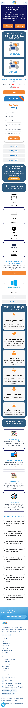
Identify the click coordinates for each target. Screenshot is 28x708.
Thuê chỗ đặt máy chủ (8, 659)
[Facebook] (3, 635)
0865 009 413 (8, 680)
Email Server (5, 666)
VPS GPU (14, 72)
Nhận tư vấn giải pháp (14, 616)
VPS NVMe (14, 54)
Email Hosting (6, 664)
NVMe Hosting (6, 643)
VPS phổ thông (6, 646)
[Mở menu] (2, 2)
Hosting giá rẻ (6, 641)
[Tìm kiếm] (25, 2)
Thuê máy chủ (6, 661)
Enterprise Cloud (7, 650)
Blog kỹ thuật (5, 668)
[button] (4, 284)
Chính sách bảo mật (6, 703)
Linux (14, 297)
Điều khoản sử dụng (18, 703)
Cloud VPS (5, 653)
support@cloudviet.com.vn (12, 683)
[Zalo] (6, 635)
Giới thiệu (4, 671)
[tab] (14, 92)
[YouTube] (9, 635)
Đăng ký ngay (14, 138)
